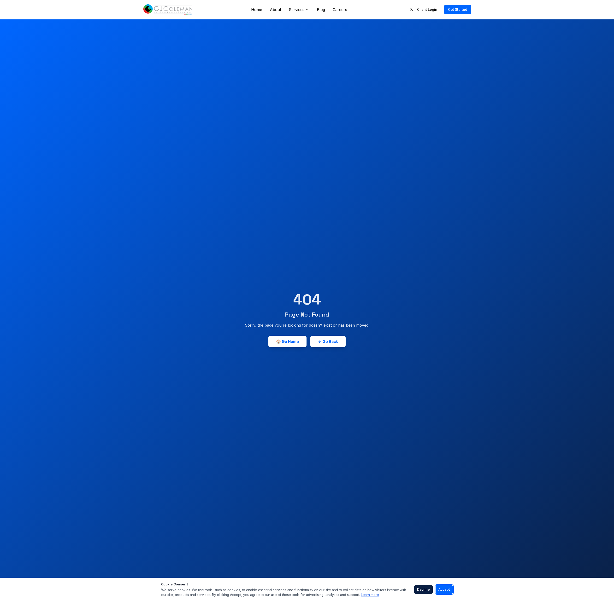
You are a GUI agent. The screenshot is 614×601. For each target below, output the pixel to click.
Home (256, 9)
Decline (423, 589)
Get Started (457, 9)
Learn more (370, 595)
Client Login (427, 9)
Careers (340, 9)
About (275, 9)
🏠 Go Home (287, 341)
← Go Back (328, 341)
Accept (444, 589)
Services (296, 9)
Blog (321, 9)
